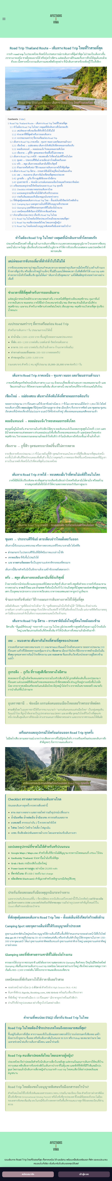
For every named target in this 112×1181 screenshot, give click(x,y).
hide (22, 119)
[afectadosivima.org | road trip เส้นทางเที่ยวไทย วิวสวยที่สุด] (56, 19)
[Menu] (4, 18)
